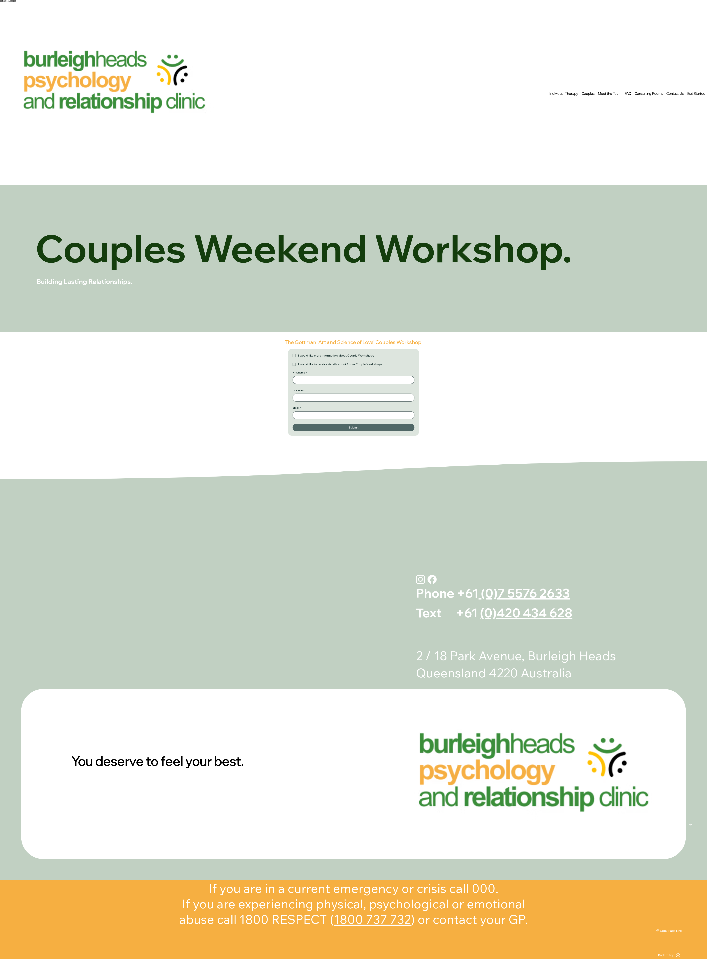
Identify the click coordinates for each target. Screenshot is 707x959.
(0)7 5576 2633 (524, 593)
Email (297, 407)
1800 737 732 (372, 919)
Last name (299, 390)
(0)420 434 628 (526, 612)
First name (300, 372)
